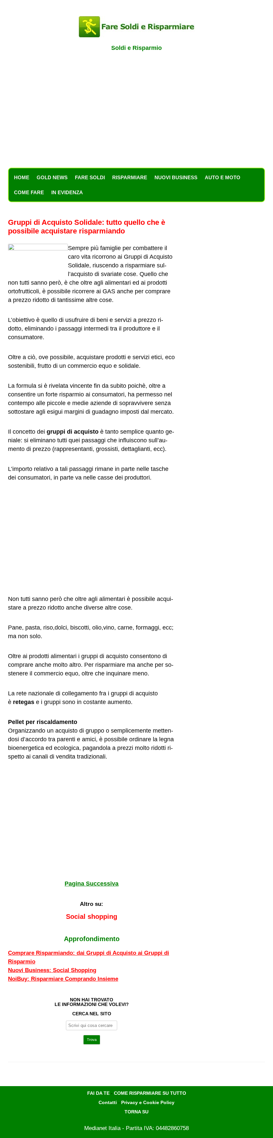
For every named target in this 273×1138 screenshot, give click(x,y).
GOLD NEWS (52, 177)
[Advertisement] (136, 113)
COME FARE (29, 192)
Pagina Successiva (92, 883)
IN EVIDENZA (67, 192)
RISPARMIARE (129, 177)
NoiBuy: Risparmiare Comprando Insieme (63, 979)
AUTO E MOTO (222, 177)
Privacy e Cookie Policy (147, 1102)
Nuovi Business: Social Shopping (52, 970)
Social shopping (91, 916)
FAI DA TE (98, 1093)
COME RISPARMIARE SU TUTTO (150, 1093)
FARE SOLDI (90, 177)
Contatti (108, 1102)
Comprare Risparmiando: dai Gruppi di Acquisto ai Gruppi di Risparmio (88, 957)
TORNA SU (136, 1111)
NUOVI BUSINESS (175, 177)
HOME (21, 177)
